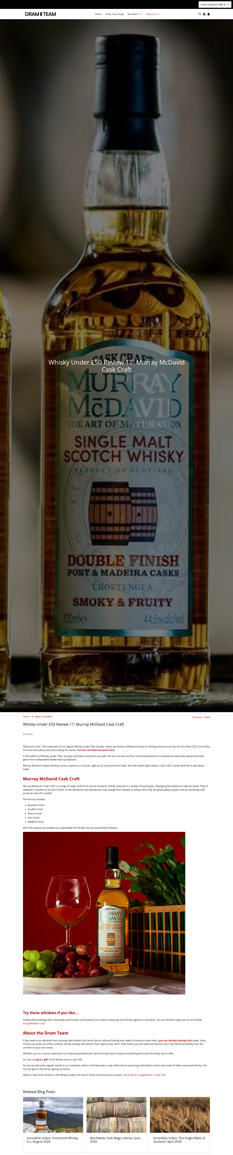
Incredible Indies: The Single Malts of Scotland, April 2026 (179, 1140)
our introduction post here (98, 750)
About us (151, 14)
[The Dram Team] (40, 14)
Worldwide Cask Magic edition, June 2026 (115, 1140)
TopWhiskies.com (35, 1023)
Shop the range (114, 14)
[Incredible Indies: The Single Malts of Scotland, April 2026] (180, 1115)
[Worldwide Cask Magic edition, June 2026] (116, 1115)
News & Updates (43, 716)
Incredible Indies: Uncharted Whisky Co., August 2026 (52, 1140)
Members (133, 14)
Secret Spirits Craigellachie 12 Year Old (144, 1074)
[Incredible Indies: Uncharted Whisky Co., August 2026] (53, 1115)
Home (98, 14)
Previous (197, 717)
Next (207, 717)
